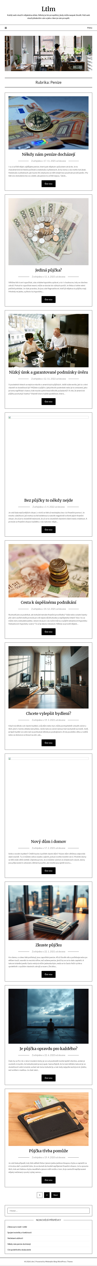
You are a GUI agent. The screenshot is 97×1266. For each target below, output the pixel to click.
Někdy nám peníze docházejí (48, 154)
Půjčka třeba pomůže (48, 1150)
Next (56, 1195)
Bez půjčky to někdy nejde (48, 500)
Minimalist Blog (51, 1261)
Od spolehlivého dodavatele (19, 1250)
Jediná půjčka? (48, 270)
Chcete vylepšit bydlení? (48, 713)
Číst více (48, 184)
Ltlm (48, 9)
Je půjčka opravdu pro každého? (48, 1048)
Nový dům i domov (48, 841)
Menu (89, 27)
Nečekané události (15, 1238)
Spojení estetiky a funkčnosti (19, 1232)
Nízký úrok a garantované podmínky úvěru (48, 372)
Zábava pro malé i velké (17, 1227)
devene (62, 161)
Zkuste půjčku (48, 945)
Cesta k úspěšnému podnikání (48, 602)
